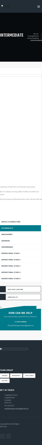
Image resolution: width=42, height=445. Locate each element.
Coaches (4, 375)
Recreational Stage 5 (10, 278)
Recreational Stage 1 (10, 253)
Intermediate (7, 228)
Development (7, 234)
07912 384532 (22, 322)
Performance (7, 247)
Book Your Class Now (15, 289)
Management (16, 375)
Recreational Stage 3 (10, 266)
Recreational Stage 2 (10, 260)
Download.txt (13, 297)
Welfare (5, 380)
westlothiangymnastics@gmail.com (16, 409)
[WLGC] (6, 6)
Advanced (5, 241)
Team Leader (29, 375)
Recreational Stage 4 (11, 272)
